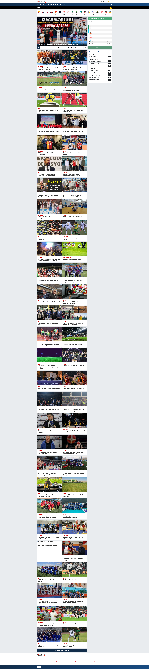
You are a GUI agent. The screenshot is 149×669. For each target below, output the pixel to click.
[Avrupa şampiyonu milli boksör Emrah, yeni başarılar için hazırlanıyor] (49, 613)
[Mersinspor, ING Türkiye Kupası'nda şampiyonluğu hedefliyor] (49, 463)
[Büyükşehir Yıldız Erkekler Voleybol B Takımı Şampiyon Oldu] (49, 57)
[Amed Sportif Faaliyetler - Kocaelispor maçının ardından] (74, 634)
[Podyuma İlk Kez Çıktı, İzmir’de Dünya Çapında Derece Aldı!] (49, 185)
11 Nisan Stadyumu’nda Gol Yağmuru (48, 89)
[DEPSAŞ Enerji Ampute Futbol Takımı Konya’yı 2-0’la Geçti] (74, 270)
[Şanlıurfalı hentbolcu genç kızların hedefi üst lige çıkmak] (74, 527)
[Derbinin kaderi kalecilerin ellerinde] (74, 334)
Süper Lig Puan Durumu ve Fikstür (44, 661)
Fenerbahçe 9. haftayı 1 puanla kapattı (73, 623)
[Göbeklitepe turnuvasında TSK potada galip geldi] (74, 142)
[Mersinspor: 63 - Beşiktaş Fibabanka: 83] (74, 420)
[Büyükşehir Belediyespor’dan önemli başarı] (49, 312)
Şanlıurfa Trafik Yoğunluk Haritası (101, 659)
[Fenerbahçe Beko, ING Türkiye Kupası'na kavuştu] (74, 355)
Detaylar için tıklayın (100, 47)
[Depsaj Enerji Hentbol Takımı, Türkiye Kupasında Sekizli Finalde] (74, 505)
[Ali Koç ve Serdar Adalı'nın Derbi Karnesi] (49, 291)
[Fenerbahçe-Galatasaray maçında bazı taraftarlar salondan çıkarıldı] (74, 399)
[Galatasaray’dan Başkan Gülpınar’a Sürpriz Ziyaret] (49, 142)
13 (78, 47)
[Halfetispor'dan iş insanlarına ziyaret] (74, 121)
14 (81, 47)
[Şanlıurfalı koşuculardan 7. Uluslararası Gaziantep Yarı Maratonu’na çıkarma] (49, 121)
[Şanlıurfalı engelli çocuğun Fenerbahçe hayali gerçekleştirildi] (49, 484)
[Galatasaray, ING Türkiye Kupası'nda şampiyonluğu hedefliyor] (74, 442)
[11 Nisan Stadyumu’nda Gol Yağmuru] (49, 78)
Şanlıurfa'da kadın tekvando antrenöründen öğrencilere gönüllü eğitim (47, 603)
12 (75, 47)
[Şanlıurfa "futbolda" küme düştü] (74, 249)
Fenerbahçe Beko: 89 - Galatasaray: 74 (73, 388)
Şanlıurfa (39, 4)
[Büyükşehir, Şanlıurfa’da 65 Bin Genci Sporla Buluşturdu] (49, 270)
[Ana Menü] (111, 4)
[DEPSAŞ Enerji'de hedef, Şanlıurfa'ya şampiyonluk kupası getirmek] (74, 78)
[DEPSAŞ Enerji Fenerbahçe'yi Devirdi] (49, 541)
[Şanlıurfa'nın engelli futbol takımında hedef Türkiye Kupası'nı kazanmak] (49, 505)
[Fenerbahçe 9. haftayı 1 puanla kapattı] (74, 613)
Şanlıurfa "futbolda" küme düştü (72, 259)
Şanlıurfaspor (45, 4)
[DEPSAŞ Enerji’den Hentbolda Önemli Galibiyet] (74, 463)
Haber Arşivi (98, 661)
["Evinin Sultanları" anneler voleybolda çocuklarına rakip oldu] (49, 527)
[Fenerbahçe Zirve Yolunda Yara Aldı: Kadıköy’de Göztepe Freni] (74, 57)
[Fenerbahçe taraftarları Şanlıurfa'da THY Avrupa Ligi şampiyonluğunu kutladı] (49, 249)
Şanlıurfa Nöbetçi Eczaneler (43, 659)
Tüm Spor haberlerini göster (62, 650)
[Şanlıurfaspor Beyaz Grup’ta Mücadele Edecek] (74, 227)
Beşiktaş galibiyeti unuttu (70, 579)
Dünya (60, 4)
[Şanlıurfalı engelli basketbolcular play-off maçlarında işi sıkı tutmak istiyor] (49, 334)
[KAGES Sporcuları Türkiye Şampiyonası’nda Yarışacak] (49, 206)
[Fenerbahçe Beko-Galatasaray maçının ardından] (49, 399)
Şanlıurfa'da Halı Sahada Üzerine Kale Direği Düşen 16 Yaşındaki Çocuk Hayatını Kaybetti (49, 367)
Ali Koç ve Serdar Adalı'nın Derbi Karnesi (49, 301)
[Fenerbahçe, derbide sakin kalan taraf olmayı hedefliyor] (49, 442)
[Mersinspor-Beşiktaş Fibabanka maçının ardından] (49, 420)
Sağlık (56, 4)
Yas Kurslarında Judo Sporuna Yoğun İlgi (73, 216)
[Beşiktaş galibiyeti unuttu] (74, 569)
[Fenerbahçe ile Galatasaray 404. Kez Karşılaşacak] (74, 100)
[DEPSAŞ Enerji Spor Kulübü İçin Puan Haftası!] (49, 569)
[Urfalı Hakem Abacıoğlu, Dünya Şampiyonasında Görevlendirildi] (49, 163)
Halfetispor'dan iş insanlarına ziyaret (73, 131)
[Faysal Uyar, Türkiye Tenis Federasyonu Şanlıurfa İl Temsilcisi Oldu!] (74, 312)
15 (85, 47)
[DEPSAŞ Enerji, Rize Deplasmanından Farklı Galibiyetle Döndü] (74, 590)
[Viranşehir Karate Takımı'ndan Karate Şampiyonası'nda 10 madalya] (74, 185)
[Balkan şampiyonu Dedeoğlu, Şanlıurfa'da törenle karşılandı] (74, 163)
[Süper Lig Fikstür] (110, 51)
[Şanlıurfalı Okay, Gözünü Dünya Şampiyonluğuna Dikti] (74, 291)
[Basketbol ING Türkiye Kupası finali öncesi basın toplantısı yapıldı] (49, 378)
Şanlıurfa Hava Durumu (62, 659)
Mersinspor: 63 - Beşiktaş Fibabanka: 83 (74, 431)
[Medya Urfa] (41, 1)
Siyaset (64, 4)
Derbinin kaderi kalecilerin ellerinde (72, 344)
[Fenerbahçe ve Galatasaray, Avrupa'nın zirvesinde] (49, 227)
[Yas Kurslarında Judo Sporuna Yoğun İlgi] (74, 206)
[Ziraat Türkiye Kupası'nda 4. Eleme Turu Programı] (49, 100)
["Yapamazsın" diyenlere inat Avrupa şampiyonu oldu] (74, 548)
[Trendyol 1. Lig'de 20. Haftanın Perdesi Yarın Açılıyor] (74, 484)
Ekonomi (52, 4)
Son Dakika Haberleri (80, 661)
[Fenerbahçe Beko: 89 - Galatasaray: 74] (74, 378)
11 (71, 47)
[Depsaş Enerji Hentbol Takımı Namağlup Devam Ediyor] (49, 634)
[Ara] (110, 4)
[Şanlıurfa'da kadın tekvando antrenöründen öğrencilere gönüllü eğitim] (49, 590)
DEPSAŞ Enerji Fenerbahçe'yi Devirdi (48, 545)
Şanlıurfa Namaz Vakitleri (81, 659)
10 (68, 47)
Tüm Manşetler (60, 661)
